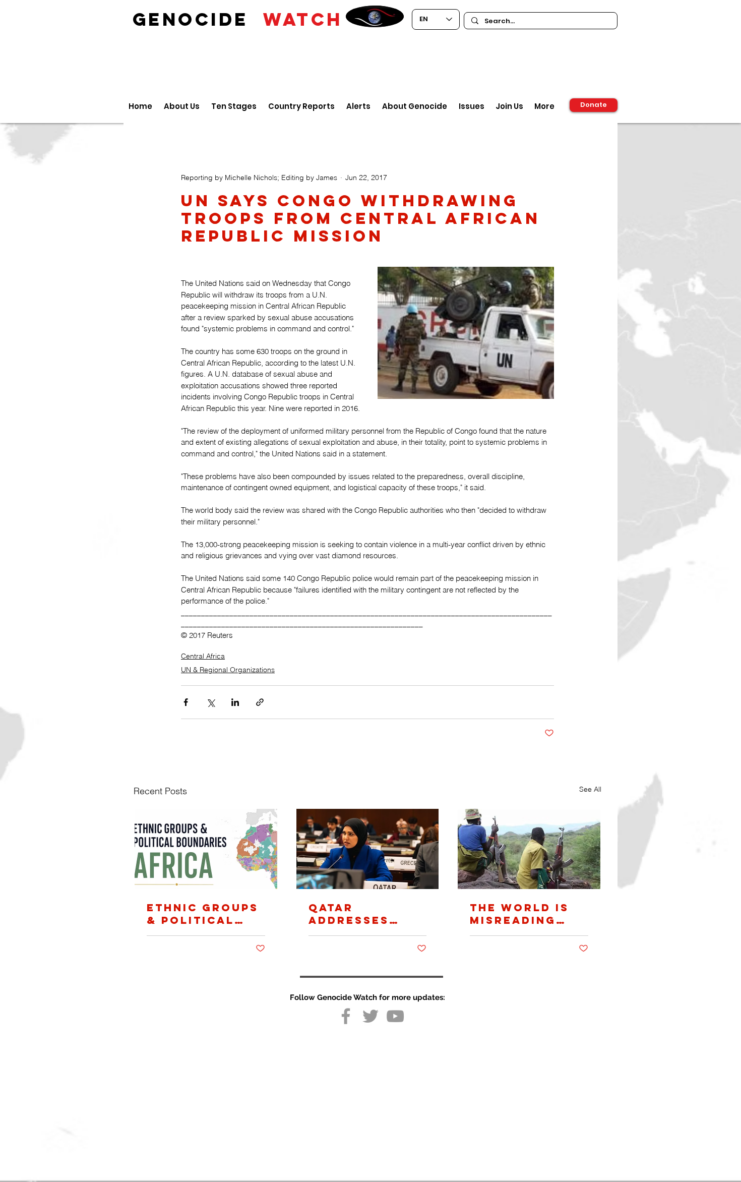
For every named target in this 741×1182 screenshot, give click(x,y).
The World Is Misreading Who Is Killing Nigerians (525, 913)
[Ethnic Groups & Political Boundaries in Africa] (206, 849)
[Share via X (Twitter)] (210, 702)
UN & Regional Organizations (228, 669)
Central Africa (203, 656)
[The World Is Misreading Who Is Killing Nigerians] (529, 849)
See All (590, 789)
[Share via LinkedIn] (235, 702)
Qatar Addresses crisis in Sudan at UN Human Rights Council (367, 913)
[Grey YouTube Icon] (395, 1016)
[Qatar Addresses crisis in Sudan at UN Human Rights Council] (367, 849)
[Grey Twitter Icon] (370, 1016)
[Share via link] (260, 702)
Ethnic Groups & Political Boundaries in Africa (203, 913)
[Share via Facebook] (186, 702)
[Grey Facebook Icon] (345, 1016)
